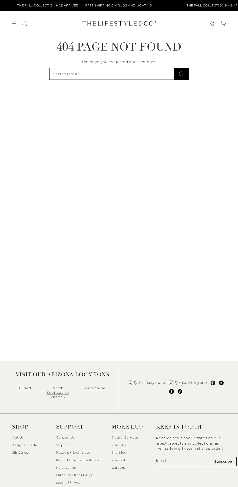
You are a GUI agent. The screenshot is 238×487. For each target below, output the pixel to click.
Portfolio (119, 445)
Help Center (66, 467)
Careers (118, 467)
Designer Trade (24, 445)
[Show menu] (14, 23)
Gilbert (25, 388)
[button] (223, 23)
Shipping (63, 445)
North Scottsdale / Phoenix (57, 392)
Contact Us (65, 437)
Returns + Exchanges (73, 452)
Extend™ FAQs (68, 482)
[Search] (181, 74)
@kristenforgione (191, 382)
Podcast (118, 460)
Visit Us (17, 437)
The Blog (119, 452)
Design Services (125, 437)
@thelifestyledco (149, 382)
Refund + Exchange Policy (77, 460)
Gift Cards (20, 452)
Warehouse (95, 388)
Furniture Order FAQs (74, 475)
